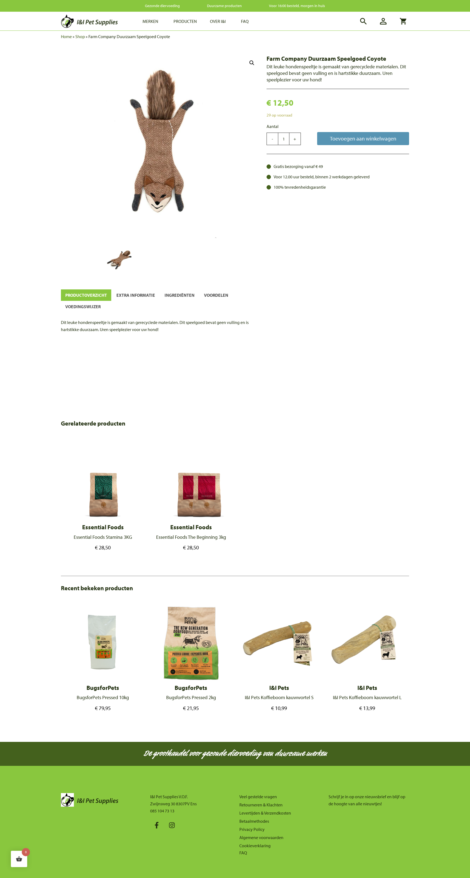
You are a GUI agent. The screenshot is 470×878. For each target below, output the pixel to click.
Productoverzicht (86, 295)
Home (66, 36)
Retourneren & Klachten (261, 804)
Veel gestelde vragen (258, 796)
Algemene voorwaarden (261, 837)
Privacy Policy (252, 829)
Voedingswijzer (83, 306)
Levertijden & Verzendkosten (265, 813)
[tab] (86, 295)
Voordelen (216, 295)
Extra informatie (135, 295)
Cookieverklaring (255, 845)
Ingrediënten (179, 295)
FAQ (243, 852)
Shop (80, 36)
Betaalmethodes (254, 821)
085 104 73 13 (162, 810)
